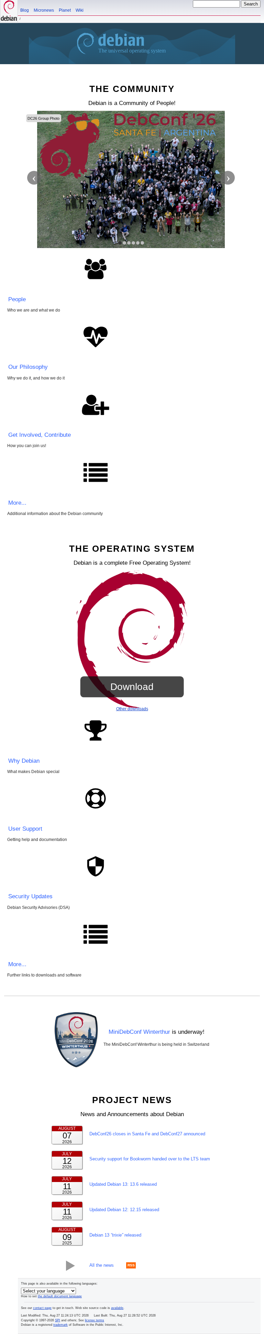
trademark (60, 1324)
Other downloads (132, 708)
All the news (101, 1265)
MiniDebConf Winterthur (139, 1032)
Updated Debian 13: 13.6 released (123, 1184)
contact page (42, 1308)
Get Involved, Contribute (39, 435)
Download (132, 686)
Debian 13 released (115, 1235)
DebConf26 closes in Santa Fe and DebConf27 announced (147, 1133)
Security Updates (30, 896)
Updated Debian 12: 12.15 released (124, 1209)
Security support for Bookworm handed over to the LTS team (149, 1158)
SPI (57, 1320)
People (17, 299)
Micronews (44, 10)
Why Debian (24, 761)
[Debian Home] (9, 11)
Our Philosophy (28, 367)
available (117, 1308)
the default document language (60, 1296)
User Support (25, 829)
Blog (24, 10)
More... (17, 503)
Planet (65, 10)
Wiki (80, 10)
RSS (131, 1265)
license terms (94, 1320)
